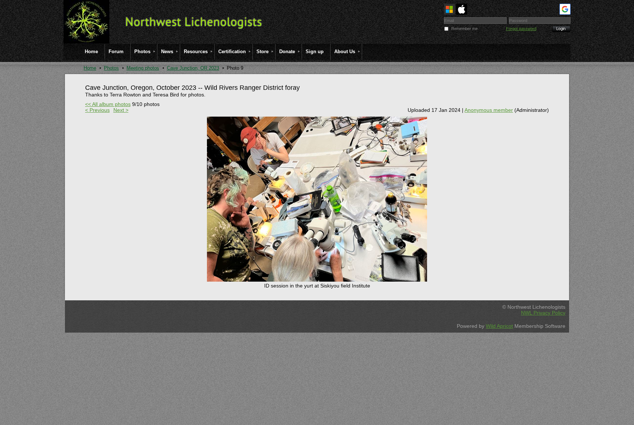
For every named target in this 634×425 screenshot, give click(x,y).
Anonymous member (488, 110)
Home (90, 68)
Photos (111, 68)
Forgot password (521, 28)
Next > (120, 110)
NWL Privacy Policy (543, 313)
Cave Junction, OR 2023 (193, 68)
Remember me (464, 28)
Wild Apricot (499, 326)
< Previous (97, 110)
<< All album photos (108, 104)
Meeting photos (143, 68)
